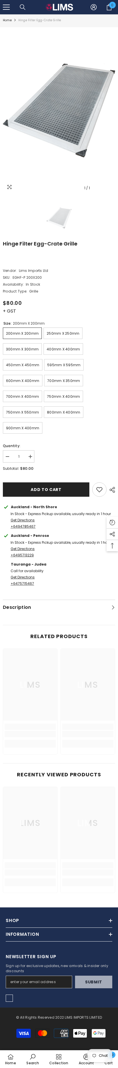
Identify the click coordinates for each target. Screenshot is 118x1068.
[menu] (6, 7)
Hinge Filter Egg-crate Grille (40, 243)
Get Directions (23, 520)
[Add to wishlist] (99, 489)
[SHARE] (111, 490)
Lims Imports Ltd (33, 270)
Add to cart (46, 489)
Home (7, 20)
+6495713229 (22, 555)
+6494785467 (23, 526)
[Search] (22, 7)
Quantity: (11, 445)
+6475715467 (22, 583)
